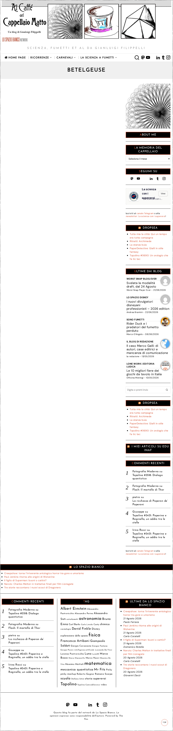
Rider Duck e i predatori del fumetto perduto (143, 327)
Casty (96, 625)
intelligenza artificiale (84, 650)
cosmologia (65, 629)
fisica (94, 635)
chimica (105, 624)
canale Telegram (145, 213)
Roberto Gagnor (85, 674)
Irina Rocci (139, 530)
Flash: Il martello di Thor (148, 489)
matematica (98, 663)
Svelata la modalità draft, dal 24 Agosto (141, 285)
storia (88, 678)
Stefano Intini (77, 679)
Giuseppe (138, 511)
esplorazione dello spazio (74, 636)
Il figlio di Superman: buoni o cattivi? (25, 580)
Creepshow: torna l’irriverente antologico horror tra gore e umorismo (44, 573)
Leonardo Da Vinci (103, 650)
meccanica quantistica (76, 669)
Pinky (109, 670)
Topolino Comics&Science (88, 685)
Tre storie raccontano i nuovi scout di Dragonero (32, 587)
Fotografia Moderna (145, 471)
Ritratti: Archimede (141, 241)
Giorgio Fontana (100, 646)
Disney (96, 629)
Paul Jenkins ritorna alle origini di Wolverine (29, 576)
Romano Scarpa (104, 674)
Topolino (68, 684)
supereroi (99, 678)
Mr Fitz (99, 669)
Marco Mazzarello (77, 658)
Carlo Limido (87, 625)
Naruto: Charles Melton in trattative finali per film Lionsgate (38, 583)
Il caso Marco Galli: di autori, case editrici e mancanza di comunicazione (147, 349)
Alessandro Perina (84, 614)
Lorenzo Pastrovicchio (72, 654)
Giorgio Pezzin (66, 650)
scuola (65, 678)
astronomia (90, 619)
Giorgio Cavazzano (81, 646)
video (104, 685)
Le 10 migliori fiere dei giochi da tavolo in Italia (144, 372)
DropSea (150, 227)
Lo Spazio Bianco (89, 567)
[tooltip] (143, 58)
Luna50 (95, 654)
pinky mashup (68, 674)
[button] (167, 389)
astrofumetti (72, 619)
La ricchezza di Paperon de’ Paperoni (150, 503)
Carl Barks (74, 624)
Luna (88, 653)
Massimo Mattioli (74, 664)
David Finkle (81, 628)
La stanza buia (138, 244)
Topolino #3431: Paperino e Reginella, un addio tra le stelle (149, 519)
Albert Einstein (73, 608)
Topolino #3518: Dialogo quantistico (147, 477)
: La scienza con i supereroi (145, 216)
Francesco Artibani (74, 641)
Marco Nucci (92, 658)
